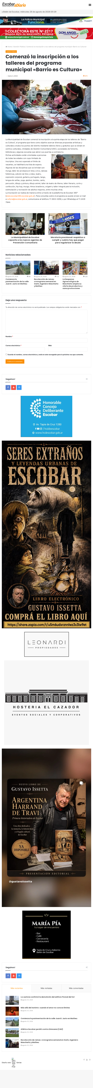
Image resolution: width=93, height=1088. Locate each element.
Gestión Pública (19, 47)
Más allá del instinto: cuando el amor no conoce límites (45, 1007)
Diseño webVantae (12, 1062)
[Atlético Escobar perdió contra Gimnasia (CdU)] (12, 1032)
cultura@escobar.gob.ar (17, 199)
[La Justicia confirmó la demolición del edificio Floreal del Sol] (12, 1000)
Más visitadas (46, 988)
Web (50, 345)
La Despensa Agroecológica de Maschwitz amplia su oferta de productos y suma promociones (72, 284)
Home (9, 47)
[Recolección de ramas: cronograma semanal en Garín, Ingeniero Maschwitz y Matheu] (46, 268)
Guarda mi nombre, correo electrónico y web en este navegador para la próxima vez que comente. (45, 355)
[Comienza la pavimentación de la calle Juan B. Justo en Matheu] (18, 268)
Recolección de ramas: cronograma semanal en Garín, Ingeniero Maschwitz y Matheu (46, 282)
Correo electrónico (13, 345)
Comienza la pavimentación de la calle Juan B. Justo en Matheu (17, 281)
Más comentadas (76, 988)
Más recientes (17, 988)
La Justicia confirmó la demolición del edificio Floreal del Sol (47, 997)
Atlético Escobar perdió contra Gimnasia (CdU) (42, 1029)
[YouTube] (13, 387)
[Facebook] (8, 387)
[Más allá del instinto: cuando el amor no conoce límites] (12, 1011)
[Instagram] (19, 387)
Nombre (9, 336)
